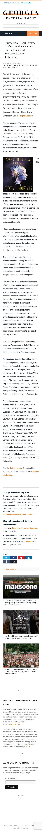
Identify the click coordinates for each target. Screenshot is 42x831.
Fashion (21, 65)
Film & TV (28, 65)
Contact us (28, 541)
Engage (15, 65)
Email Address (11, 778)
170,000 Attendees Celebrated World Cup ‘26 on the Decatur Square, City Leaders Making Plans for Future (21, 671)
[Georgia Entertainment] (21, 14)
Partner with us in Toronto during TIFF (17, 3)
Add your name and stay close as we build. (19, 514)
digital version (26, 116)
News (9, 67)
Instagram (25, 528)
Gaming (34, 65)
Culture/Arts (7, 65)
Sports (14, 67)
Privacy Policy (24, 828)
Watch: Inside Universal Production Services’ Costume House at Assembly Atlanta (21, 637)
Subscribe (34, 528)
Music (5, 67)
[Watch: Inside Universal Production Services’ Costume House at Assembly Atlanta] (21, 622)
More (28, 747)
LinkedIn (15, 528)
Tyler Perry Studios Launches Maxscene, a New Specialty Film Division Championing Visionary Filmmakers (20, 602)
